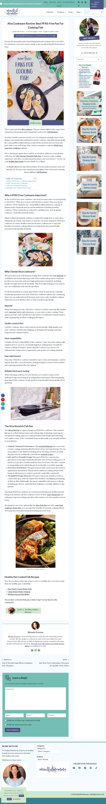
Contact (59, 6)
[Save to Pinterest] (3, 400)
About (59, 2)
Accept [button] (21, 795)
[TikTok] (78, 5)
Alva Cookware (26, 129)
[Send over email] (3, 404)
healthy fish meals (16, 161)
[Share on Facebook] (3, 395)
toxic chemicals (53, 495)
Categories (41, 748)
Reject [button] (9, 799)
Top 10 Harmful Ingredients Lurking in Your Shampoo (17, 663)
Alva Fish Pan (13, 430)
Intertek (60, 276)
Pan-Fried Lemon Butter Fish (20, 589)
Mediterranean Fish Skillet (18, 594)
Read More (17, 799)
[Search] (98, 59)
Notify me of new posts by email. (19, 725)
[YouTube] (74, 768)
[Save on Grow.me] (3, 408)
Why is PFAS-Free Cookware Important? (21, 181)
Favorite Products (68, 2)
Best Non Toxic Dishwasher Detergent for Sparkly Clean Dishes (54, 663)
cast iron (12, 312)
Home (46, 2)
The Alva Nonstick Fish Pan (17, 185)
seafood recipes (47, 454)
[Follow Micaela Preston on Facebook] (32, 650)
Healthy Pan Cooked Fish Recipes (19, 188)
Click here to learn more (11, 760)
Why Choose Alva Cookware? (17, 183)
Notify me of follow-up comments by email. (23, 720)
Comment (10, 689)
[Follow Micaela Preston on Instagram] (35, 650)
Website (51, 715)
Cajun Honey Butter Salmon (19, 592)
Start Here (52, 2)
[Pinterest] (82, 2)
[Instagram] (85, 2)
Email (29, 715)
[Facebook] (78, 2)
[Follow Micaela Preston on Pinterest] (38, 650)
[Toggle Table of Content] (34, 178)
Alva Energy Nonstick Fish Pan (28, 156)
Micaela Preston (19, 31)
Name (8, 715)
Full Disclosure (52, 132)
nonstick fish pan (46, 446)
